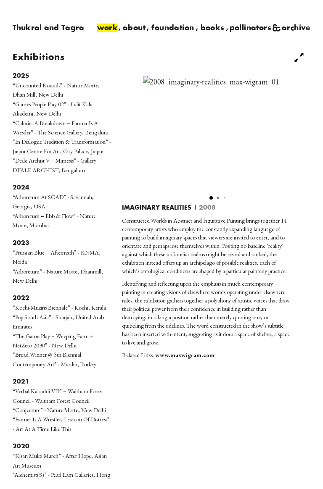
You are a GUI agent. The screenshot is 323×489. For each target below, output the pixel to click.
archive (296, 28)
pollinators (250, 28)
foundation (172, 28)
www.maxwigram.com (184, 355)
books (213, 28)
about (134, 28)
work (107, 28)
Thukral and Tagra (48, 28)
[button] (211, 198)
